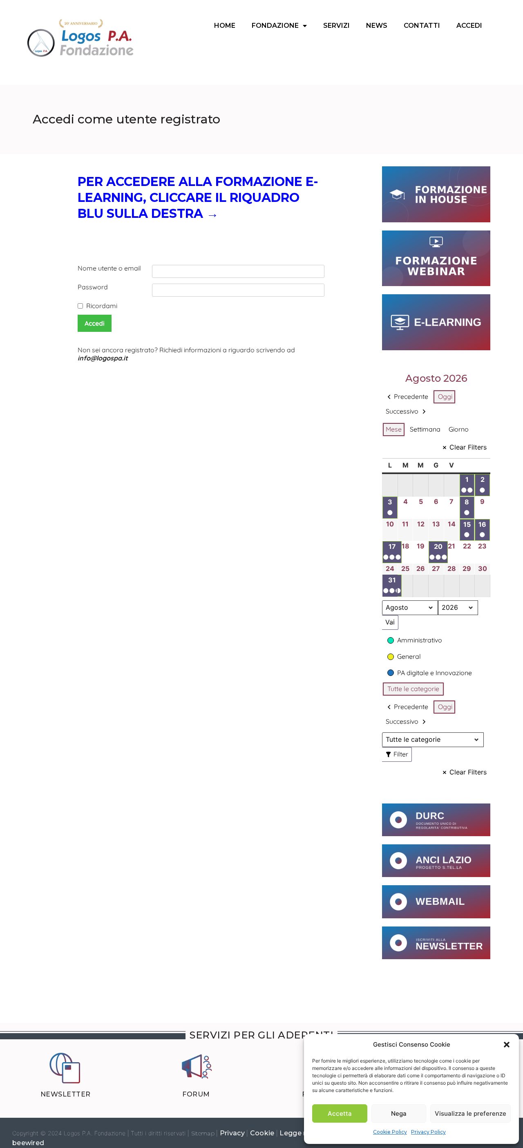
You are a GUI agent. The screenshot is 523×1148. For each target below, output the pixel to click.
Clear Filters (468, 447)
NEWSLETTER (65, 1094)
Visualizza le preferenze (470, 1113)
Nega (399, 1113)
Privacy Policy (428, 1132)
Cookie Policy (390, 1132)
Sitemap (203, 1133)
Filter (398, 752)
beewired (28, 1143)
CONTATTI (422, 25)
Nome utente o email (109, 268)
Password (93, 287)
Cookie (263, 1133)
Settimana (425, 429)
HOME (224, 25)
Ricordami (101, 305)
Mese (394, 429)
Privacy (233, 1133)
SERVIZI (336, 25)
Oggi (445, 396)
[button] (507, 1045)
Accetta (340, 1113)
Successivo (402, 411)
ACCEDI (469, 25)
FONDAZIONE (275, 25)
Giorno (459, 429)
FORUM (196, 1094)
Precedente (411, 396)
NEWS (376, 25)
